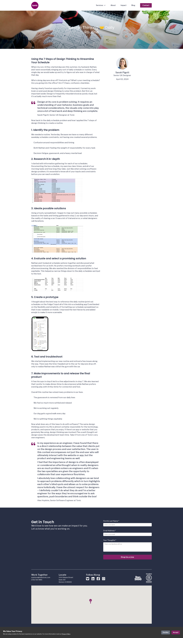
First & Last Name (111, 521)
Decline (165, 632)
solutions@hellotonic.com (40, 577)
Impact (123, 5)
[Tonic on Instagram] (103, 580)
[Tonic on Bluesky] (87, 580)
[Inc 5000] (138, 578)
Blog (133, 5)
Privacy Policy (66, 634)
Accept (175, 632)
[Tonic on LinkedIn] (92, 580)
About (113, 5)
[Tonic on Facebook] (98, 580)
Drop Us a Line (127, 557)
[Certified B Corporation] (149, 578)
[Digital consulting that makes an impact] (46, 5)
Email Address (109, 531)
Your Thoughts (109, 540)
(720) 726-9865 (36, 580)
